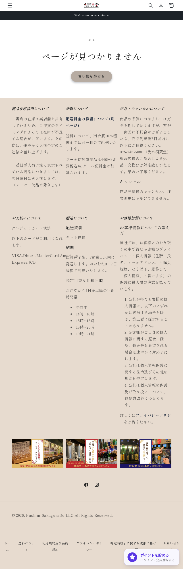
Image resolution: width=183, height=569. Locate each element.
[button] (10, 5)
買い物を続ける (91, 76)
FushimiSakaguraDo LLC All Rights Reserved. (69, 515)
